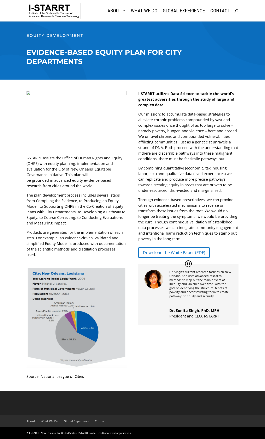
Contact (220, 11)
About (114, 11)
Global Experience (184, 11)
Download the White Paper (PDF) (174, 252)
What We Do (144, 11)
